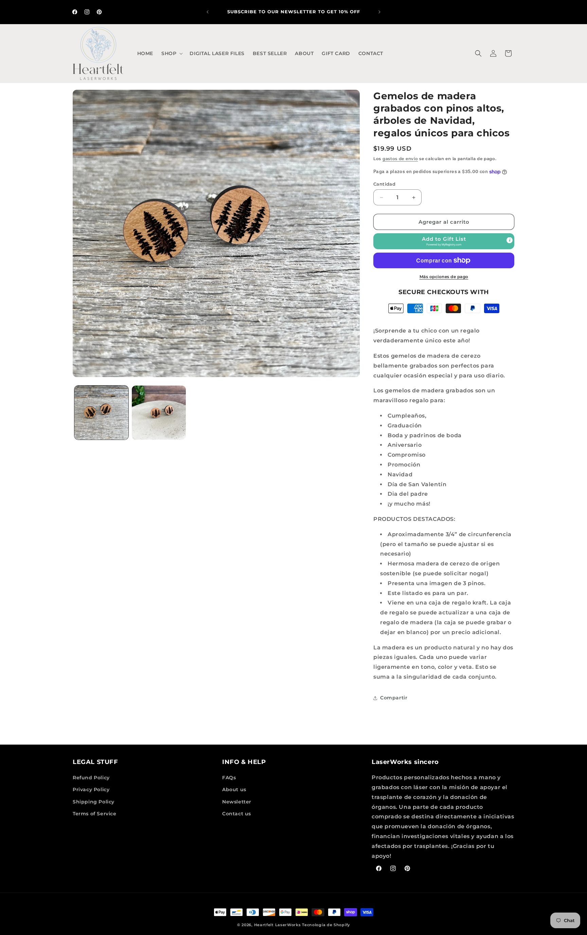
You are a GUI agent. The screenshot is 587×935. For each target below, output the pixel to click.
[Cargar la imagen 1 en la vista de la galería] (101, 413)
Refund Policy (91, 778)
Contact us (236, 814)
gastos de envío (400, 158)
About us (234, 790)
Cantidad (384, 184)
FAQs (229, 778)
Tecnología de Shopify (326, 924)
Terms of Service (95, 814)
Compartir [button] (393, 698)
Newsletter (236, 802)
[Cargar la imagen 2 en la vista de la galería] (159, 413)
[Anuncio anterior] (207, 11)
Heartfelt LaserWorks (277, 924)
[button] (171, 53)
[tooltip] (509, 240)
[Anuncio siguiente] (379, 11)
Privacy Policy (91, 790)
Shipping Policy (93, 802)
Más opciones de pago (444, 276)
